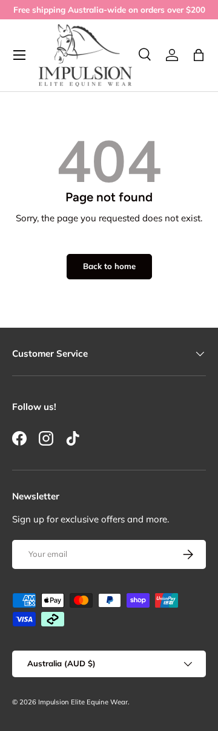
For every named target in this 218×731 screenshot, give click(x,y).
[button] (198, 55)
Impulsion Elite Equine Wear (83, 702)
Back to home (109, 266)
